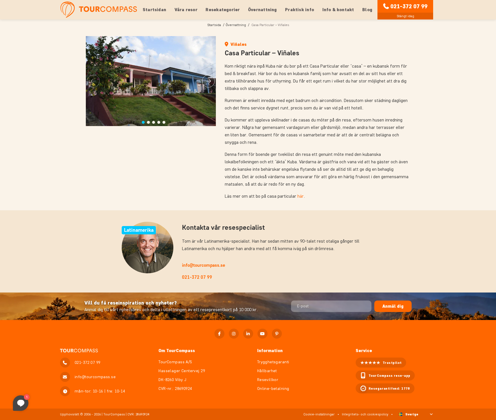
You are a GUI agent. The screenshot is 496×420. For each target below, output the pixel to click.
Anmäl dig (393, 306)
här (300, 196)
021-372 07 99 (408, 6)
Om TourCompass (176, 350)
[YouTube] (262, 334)
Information (270, 350)
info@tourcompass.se (203, 265)
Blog (367, 9)
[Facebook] (219, 334)
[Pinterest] (277, 334)
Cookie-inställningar (319, 414)
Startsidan (154, 9)
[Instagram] (234, 334)
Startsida (214, 25)
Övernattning (236, 25)
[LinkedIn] (248, 334)
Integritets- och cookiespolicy (365, 414)
